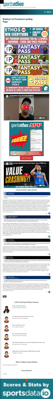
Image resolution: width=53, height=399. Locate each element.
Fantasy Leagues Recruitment (19, 305)
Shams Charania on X (10, 290)
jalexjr (15, 352)
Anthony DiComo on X (10, 211)
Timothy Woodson (18, 307)
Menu (49, 12)
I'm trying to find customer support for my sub (22, 316)
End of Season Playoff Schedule (19, 333)
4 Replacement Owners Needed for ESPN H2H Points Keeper (26, 351)
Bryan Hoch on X (9, 235)
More (5, 296)
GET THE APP (26, 158)
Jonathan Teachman (18, 318)
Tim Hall (15, 326)
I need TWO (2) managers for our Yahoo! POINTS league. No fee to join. (28, 342)
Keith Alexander (17, 344)
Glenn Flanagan (17, 335)
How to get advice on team (18, 325)
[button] (2, 2)
